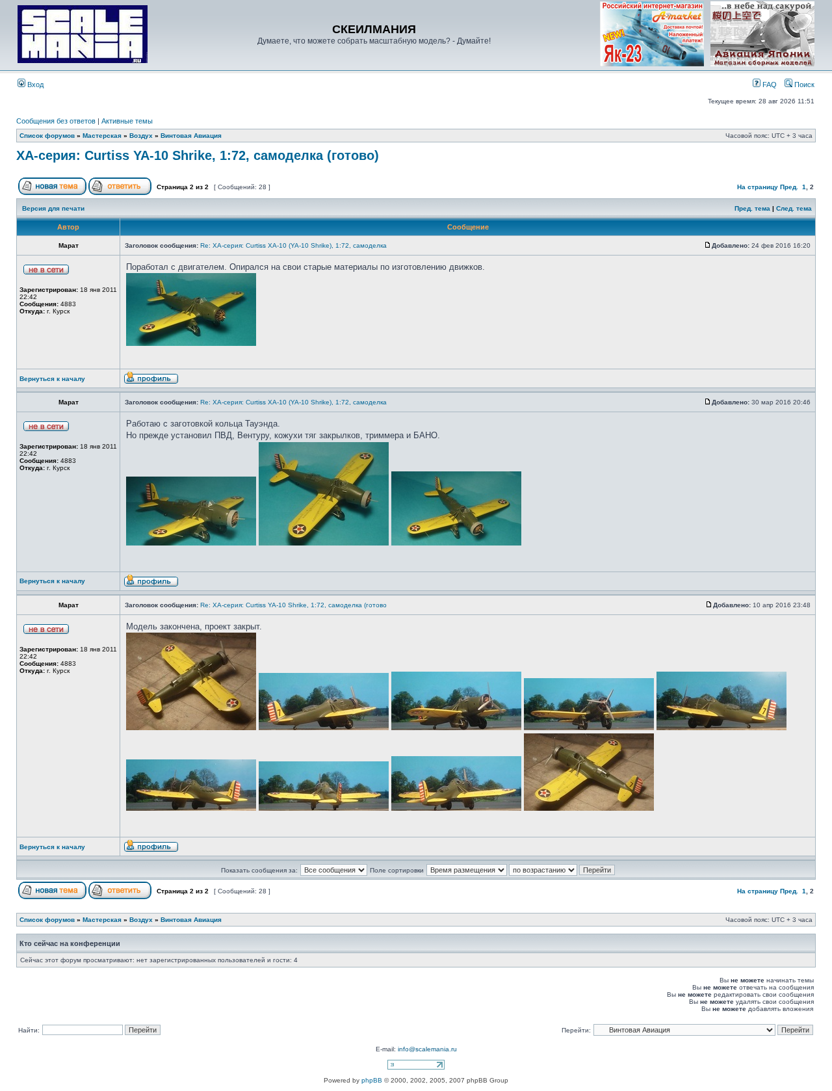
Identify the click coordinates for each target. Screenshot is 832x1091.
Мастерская (102, 135)
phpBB (371, 1080)
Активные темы (127, 121)
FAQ (768, 84)
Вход (34, 84)
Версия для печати (53, 208)
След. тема (794, 208)
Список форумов (47, 135)
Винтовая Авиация (191, 135)
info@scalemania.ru (427, 1049)
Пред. (789, 187)
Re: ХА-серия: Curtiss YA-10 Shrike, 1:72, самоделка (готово (293, 605)
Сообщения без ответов (56, 121)
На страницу (757, 187)
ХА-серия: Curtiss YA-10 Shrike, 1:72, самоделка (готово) (197, 155)
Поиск (803, 84)
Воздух (141, 135)
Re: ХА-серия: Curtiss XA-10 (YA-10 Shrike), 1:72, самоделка (293, 245)
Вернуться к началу (52, 378)
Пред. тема (752, 208)
